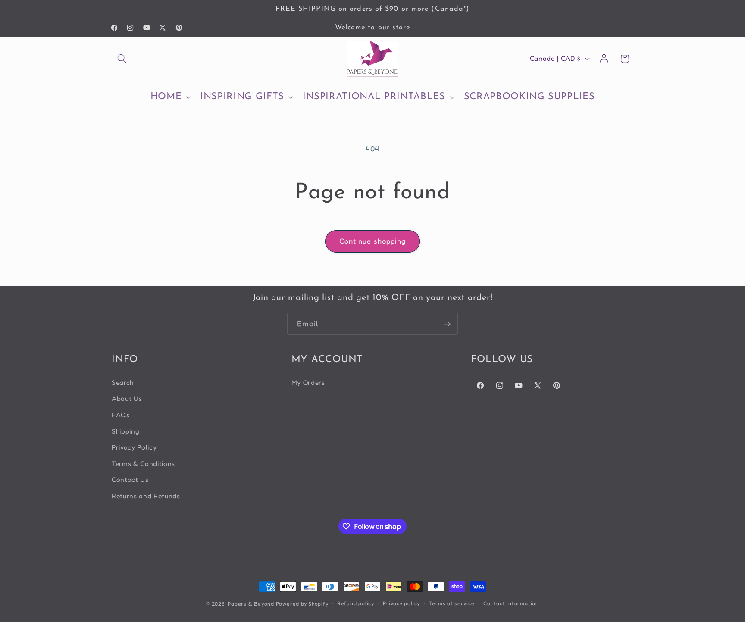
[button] (122, 58)
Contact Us (130, 479)
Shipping (125, 431)
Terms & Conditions (143, 463)
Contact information (511, 603)
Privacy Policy (134, 447)
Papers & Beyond (251, 603)
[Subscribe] (447, 324)
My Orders (308, 382)
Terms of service (451, 603)
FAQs (121, 415)
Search (123, 382)
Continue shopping (372, 241)
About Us (127, 398)
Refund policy (355, 603)
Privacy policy (401, 603)
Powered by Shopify (302, 603)
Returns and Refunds (146, 496)
